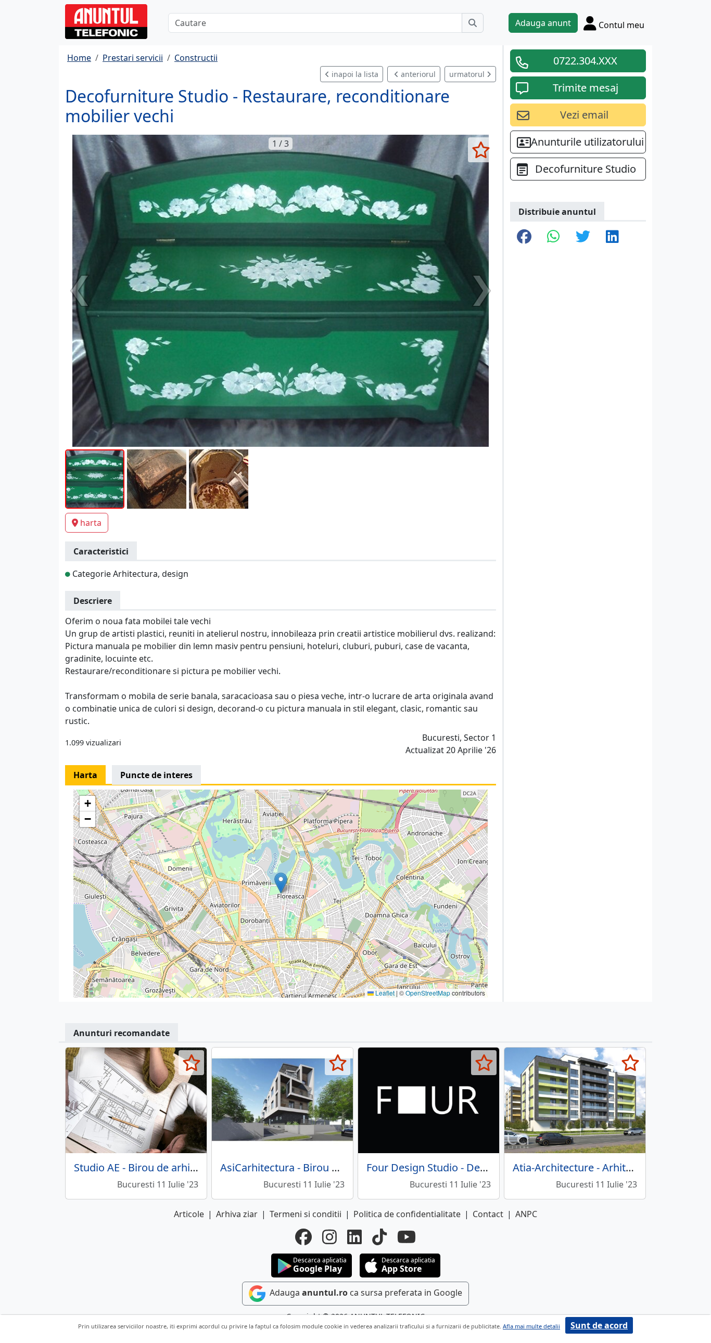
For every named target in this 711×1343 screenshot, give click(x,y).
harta (90, 522)
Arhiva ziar (237, 1214)
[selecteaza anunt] (480, 149)
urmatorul (468, 74)
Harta (85, 775)
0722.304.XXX (585, 61)
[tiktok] (379, 1236)
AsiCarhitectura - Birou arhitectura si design (325, 1167)
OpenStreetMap (427, 992)
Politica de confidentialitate (407, 1214)
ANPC (526, 1214)
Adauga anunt (543, 23)
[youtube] (406, 1236)
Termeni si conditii (305, 1214)
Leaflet (384, 992)
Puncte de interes (156, 775)
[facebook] (303, 1236)
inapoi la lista (353, 74)
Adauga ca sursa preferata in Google (365, 1292)
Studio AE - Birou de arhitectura (149, 1167)
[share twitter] (583, 237)
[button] (280, 883)
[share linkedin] (612, 237)
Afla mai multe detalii (531, 1326)
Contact (488, 1214)
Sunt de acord (599, 1325)
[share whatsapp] (553, 237)
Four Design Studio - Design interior (452, 1167)
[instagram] (329, 1236)
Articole (189, 1214)
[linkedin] (354, 1236)
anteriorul (417, 74)
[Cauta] (473, 23)
